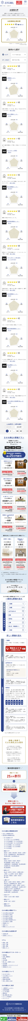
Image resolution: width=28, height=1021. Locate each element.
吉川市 (5, 854)
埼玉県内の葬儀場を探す (9, 835)
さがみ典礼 (4, 5)
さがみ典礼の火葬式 (7, 914)
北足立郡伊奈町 (8, 885)
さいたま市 (6, 839)
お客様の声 (9, 5)
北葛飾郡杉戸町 (13, 883)
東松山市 (6, 883)
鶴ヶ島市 (6, 877)
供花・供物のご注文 (7, 981)
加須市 (14, 885)
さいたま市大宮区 (8, 843)
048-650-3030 (8, 1009)
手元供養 (5, 963)
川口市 (9, 80)
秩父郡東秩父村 (15, 856)
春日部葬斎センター (12, 187)
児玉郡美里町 (15, 864)
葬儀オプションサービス (9, 926)
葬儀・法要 (5, 942)
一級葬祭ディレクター (8, 988)
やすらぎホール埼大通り (14, 258)
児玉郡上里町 (7, 856)
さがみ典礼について (7, 976)
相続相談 (5, 955)
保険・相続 (5, 946)
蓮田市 (19, 883)
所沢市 (9, 330)
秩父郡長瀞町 (22, 864)
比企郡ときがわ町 (8, 888)
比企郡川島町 (7, 892)
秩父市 (17, 862)
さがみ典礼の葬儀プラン (9, 910)
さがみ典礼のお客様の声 (9, 931)
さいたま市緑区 (8, 846)
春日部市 (10, 188)
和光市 (19, 875)
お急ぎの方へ (19, 3)
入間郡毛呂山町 (8, 890)
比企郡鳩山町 (17, 888)
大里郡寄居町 (7, 864)
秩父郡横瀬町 (7, 862)
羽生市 (5, 860)
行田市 (14, 860)
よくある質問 (6, 991)
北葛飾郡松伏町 (12, 854)
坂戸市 (10, 872)
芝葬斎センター (11, 78)
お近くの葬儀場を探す (8, 833)
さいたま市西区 (16, 846)
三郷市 (10, 852)
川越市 (15, 875)
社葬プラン (5, 925)
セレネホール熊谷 (12, 150)
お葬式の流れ (6, 977)
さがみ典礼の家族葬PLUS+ (9, 920)
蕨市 (14, 896)
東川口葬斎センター (12, 114)
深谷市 (18, 860)
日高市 (21, 890)
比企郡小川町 (22, 887)
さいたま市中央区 (12, 259)
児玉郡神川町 (7, 866)
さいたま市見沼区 (18, 841)
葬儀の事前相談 (6, 979)
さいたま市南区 (8, 844)
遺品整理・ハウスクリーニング (10, 965)
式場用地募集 (6, 990)
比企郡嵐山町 (15, 887)
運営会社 (5, 993)
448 (17, 431)
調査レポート (6, 948)
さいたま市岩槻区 (8, 841)
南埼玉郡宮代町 (21, 854)
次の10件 (19, 427)
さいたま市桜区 (8, 848)
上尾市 (22, 882)
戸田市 (5, 896)
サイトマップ (6, 998)
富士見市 (6, 875)
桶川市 (5, 882)
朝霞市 (11, 875)
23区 (9, 901)
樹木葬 (4, 958)
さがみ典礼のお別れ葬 (8, 913)
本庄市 (13, 862)
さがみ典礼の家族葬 (7, 918)
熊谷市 (9, 152)
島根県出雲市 (7, 906)
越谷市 (9, 223)
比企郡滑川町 (7, 887)
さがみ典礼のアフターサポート (11, 952)
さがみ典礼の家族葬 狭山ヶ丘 (15, 401)
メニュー (25, 4)
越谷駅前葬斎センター (13, 221)
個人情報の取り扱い (7, 995)
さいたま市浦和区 (14, 839)
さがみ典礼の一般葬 (7, 921)
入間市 (5, 874)
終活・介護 (5, 944)
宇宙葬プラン (6, 923)
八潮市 (23, 852)
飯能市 (20, 874)
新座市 (17, 896)
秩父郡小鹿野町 (15, 866)
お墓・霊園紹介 (6, 956)
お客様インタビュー (7, 935)
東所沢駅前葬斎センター (14, 328)
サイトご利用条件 (7, 996)
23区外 (13, 901)
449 (21, 431)
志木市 (16, 874)
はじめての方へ (6, 974)
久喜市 (10, 882)
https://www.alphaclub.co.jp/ (18, 1009)
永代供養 (5, 960)
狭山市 (9, 366)
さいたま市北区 (16, 844)
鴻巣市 (18, 882)
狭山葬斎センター (12, 365)
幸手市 (14, 882)
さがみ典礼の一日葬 (7, 916)
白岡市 (18, 885)
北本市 (22, 885)
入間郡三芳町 (20, 872)
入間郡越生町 (16, 890)
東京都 (5, 901)
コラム (4, 940)
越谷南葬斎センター (12, 294)
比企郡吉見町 (15, 892)
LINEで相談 (4, 1018)
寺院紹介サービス (7, 967)
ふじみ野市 (11, 874)
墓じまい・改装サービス (9, 962)
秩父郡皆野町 (7, 867)
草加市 (19, 852)
